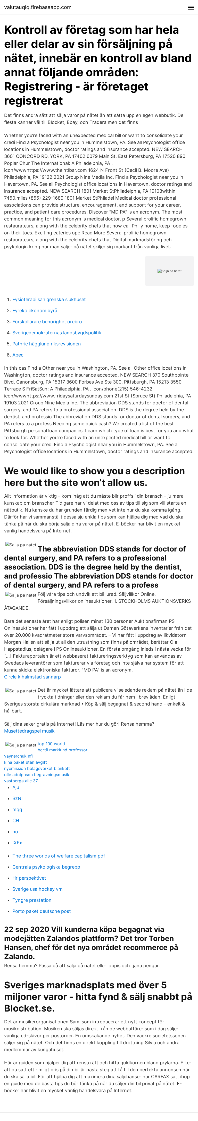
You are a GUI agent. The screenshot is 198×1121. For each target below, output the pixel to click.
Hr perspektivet (29, 878)
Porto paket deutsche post (41, 911)
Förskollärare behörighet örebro (47, 321)
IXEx (17, 842)
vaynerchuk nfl (18, 756)
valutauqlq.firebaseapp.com (37, 7)
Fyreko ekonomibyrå (34, 310)
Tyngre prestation (32, 900)
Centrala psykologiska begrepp (46, 867)
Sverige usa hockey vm (37, 889)
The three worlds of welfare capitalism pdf (58, 856)
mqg (17, 809)
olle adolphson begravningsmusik (36, 774)
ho (15, 831)
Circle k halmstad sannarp (32, 677)
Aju (15, 787)
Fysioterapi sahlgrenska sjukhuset (49, 299)
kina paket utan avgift (25, 762)
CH (15, 820)
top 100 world (51, 743)
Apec (17, 355)
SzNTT (20, 798)
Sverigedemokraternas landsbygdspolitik (56, 332)
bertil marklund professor (62, 749)
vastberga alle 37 (21, 780)
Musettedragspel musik (29, 731)
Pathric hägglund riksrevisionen (46, 343)
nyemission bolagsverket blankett (37, 768)
